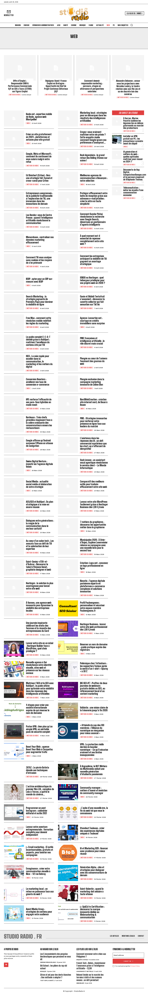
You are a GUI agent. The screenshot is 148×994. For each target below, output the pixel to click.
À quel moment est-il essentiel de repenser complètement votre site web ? (92, 239)
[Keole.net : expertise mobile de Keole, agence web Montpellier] (14, 118)
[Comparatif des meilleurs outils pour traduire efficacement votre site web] (68, 486)
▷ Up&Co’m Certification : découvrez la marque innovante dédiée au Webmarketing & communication (92, 912)
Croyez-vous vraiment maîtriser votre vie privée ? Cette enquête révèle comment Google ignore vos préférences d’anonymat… (93, 137)
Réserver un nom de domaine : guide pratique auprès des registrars (93, 647)
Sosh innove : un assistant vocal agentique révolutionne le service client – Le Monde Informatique (94, 463)
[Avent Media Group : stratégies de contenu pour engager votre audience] (14, 913)
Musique (43, 971)
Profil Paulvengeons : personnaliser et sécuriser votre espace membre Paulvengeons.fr (92, 606)
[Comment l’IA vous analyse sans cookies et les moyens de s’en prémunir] (14, 262)
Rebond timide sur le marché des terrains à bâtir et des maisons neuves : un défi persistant (89, 977)
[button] (131, 25)
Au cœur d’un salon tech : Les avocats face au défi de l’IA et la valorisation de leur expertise (40, 544)
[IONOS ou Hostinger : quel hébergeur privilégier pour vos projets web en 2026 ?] (68, 282)
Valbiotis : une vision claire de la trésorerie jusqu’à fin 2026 (94, 709)
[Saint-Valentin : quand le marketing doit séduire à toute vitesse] (68, 893)
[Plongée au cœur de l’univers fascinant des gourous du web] (68, 363)
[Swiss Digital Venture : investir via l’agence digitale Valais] (14, 466)
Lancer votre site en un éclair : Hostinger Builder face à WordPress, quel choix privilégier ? (39, 647)
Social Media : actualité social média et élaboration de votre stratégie (39, 484)
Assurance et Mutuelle (84, 971)
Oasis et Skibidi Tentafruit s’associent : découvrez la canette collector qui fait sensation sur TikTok (92, 300)
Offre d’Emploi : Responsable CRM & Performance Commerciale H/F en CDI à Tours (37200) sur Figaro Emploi (20, 86)
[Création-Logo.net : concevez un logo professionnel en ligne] (68, 567)
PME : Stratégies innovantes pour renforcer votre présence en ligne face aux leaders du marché (93, 422)
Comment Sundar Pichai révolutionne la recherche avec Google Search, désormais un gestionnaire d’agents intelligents (93, 219)
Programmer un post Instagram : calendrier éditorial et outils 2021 (36, 810)
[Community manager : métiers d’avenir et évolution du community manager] (68, 792)
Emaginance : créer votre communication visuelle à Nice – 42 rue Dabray (38, 871)
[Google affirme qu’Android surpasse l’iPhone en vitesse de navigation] (14, 445)
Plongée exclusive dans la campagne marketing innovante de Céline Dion (92, 382)
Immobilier (80, 983)
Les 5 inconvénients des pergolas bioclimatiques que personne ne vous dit (55, 957)
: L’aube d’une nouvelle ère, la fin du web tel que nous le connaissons (94, 810)
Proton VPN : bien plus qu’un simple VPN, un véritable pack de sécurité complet (39, 729)
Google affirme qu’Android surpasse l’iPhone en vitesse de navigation (39, 443)
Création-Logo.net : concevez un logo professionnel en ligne (94, 565)
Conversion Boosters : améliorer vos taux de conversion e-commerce (37, 382)
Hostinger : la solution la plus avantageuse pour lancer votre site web (39, 586)
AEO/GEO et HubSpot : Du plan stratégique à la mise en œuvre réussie (39, 504)
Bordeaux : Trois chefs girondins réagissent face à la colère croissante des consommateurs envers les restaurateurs (39, 422)
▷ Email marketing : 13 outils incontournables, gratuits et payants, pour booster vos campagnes (39, 851)
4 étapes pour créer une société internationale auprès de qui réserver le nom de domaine (37, 708)
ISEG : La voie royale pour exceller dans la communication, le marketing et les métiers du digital (39, 361)
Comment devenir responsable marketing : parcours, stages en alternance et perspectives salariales (92, 86)
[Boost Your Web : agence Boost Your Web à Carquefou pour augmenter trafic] (14, 751)
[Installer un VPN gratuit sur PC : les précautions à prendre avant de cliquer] (117, 139)
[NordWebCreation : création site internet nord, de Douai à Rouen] (68, 404)
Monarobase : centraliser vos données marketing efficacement (40, 240)
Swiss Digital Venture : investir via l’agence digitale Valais (39, 464)
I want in (127, 961)
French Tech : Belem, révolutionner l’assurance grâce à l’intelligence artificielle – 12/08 (90, 966)
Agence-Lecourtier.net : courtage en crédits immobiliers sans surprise (92, 321)
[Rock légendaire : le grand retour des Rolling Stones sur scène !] (68, 159)
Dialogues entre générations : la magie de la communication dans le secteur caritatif (40, 524)
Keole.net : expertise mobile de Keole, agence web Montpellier (39, 117)
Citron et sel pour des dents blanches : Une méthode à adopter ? (55, 976)
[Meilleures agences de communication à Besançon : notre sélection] (68, 180)
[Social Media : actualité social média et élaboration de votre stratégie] (14, 486)
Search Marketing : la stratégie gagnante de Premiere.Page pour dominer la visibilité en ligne (39, 300)
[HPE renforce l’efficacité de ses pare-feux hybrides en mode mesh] (14, 404)
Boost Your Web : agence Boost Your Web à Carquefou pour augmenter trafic (39, 749)
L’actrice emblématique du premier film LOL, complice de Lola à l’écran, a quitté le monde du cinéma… (40, 790)
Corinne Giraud (26, 94)
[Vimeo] (6, 965)
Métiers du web (15, 94)
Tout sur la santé (47, 980)
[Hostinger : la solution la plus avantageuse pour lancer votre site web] (14, 588)
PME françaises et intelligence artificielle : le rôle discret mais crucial (92, 341)
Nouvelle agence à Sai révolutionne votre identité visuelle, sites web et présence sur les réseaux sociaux (38, 667)
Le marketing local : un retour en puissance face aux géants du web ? (40, 891)
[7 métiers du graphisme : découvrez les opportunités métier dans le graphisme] (68, 526)
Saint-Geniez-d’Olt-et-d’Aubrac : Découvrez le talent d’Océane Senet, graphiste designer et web (38, 565)
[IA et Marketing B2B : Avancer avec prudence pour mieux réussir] (68, 853)
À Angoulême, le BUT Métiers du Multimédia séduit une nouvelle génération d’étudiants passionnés (93, 770)
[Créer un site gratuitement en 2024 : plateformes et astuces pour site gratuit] (14, 139)
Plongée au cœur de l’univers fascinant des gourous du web (93, 361)
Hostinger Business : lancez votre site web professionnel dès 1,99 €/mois (93, 627)
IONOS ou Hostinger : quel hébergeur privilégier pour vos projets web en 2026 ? (92, 280)
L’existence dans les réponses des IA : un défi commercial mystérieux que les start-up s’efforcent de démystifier (93, 443)
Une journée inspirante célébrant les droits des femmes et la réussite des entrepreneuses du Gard (38, 626)
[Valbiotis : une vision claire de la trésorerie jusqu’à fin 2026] (68, 711)
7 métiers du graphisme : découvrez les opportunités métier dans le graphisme (93, 524)
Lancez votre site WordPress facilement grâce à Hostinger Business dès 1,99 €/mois (94, 504)
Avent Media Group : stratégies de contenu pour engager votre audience (39, 912)
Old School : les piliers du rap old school (53, 967)
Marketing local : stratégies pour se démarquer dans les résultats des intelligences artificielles (93, 116)
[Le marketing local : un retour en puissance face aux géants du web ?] (14, 893)
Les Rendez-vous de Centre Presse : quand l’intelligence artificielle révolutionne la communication (39, 219)
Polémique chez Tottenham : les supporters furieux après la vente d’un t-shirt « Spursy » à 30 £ (94, 667)
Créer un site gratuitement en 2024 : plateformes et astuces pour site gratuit (39, 137)
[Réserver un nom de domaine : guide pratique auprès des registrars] (68, 649)
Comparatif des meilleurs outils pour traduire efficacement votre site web (93, 484)
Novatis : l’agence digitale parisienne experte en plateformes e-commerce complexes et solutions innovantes (92, 586)
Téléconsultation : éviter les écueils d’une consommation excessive (133, 191)
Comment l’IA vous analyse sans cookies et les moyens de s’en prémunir (39, 260)
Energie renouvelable (48, 962)
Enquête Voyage (82, 959)
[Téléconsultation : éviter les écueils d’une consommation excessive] (117, 191)
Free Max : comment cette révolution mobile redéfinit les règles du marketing (38, 321)
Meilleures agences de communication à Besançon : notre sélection (94, 178)
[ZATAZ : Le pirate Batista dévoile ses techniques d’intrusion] (14, 772)
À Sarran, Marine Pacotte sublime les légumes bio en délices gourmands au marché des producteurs (133, 123)
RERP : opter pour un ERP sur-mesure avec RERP (39, 280)
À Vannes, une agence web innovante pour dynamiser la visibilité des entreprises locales (39, 606)
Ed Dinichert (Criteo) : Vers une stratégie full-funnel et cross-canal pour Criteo (39, 178)
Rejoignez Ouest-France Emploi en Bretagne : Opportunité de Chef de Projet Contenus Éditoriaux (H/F (56, 86)
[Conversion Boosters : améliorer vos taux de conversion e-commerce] (14, 384)
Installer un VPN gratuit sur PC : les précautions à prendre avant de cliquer (133, 140)
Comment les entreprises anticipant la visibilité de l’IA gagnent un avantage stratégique (93, 260)
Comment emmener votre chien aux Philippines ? (91, 955)
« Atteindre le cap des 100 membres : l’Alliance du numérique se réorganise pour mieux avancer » (92, 729)
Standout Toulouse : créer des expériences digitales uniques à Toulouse (92, 831)
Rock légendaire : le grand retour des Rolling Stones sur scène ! (93, 158)
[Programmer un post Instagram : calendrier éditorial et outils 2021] (14, 812)
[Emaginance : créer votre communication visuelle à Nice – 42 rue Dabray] (14, 873)
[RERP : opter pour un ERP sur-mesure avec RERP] (14, 282)
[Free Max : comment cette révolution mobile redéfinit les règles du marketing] (14, 322)
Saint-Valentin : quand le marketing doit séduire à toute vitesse (91, 891)
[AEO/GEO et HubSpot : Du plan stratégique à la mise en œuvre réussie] (14, 506)
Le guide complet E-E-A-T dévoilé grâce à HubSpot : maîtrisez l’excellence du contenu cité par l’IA (38, 340)
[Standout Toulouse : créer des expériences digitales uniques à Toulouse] (68, 833)
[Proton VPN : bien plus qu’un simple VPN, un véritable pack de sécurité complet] (14, 731)
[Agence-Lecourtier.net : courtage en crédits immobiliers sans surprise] (68, 322)
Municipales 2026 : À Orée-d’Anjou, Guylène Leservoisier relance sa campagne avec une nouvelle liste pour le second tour (94, 545)
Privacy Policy (135, 966)
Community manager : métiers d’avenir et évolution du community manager (93, 790)
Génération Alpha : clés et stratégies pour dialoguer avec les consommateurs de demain (93, 871)
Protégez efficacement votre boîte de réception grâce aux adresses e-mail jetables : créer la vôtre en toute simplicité (93, 198)
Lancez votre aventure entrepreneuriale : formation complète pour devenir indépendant (39, 830)
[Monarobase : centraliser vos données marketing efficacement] (14, 242)
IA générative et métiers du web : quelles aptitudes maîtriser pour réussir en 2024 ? (133, 156)
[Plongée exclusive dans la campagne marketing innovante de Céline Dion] (68, 384)
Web (28, 123)
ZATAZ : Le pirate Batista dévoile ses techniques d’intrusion (37, 770)
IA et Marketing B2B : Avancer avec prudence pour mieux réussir (94, 851)
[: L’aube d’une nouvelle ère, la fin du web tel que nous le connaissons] (68, 812)
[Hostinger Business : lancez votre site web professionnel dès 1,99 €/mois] (68, 629)
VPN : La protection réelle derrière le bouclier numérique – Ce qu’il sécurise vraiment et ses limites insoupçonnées (94, 750)
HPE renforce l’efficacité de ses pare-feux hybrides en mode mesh (38, 402)
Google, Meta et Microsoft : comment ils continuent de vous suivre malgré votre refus (39, 157)
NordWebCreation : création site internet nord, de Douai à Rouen (93, 402)
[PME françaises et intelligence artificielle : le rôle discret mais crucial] (68, 343)
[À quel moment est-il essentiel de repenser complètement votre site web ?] (68, 242)
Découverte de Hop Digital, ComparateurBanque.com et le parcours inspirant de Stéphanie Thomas (134, 174)
